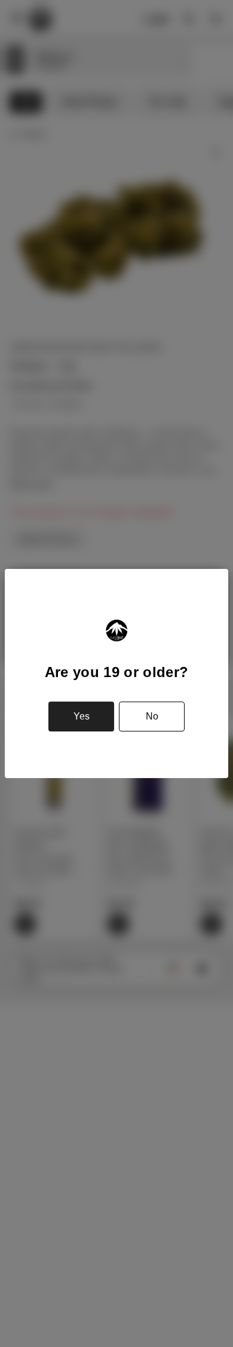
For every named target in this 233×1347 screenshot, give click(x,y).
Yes (81, 716)
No (152, 716)
